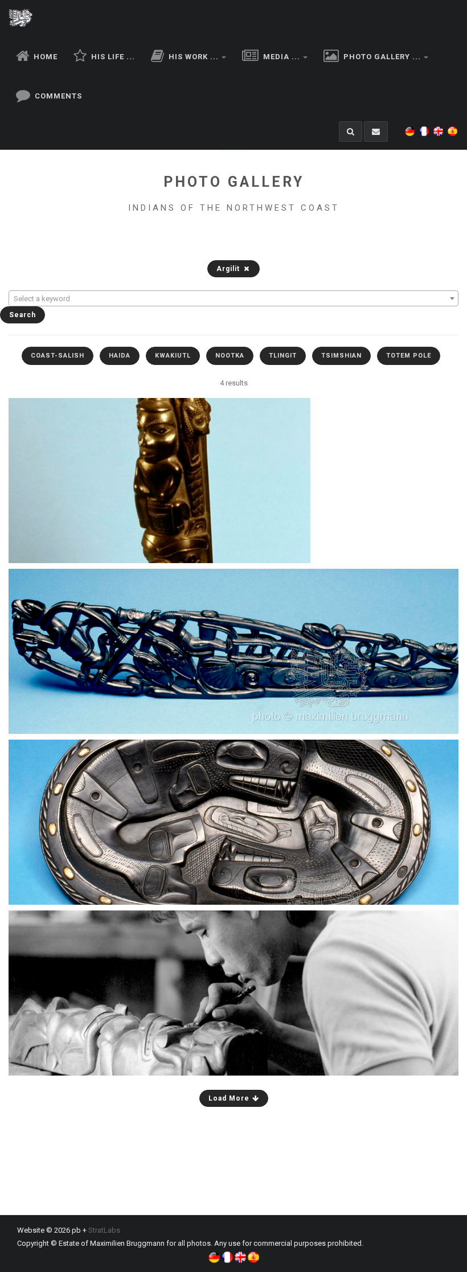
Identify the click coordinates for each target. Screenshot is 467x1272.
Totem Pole (408, 355)
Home (44, 56)
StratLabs (104, 1230)
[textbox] (233, 299)
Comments (57, 96)
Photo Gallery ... (381, 56)
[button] (411, 124)
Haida (119, 355)
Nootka (229, 355)
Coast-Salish (57, 355)
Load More (230, 1098)
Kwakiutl (173, 355)
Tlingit (283, 355)
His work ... (192, 56)
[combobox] (233, 298)
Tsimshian (341, 355)
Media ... (280, 56)
